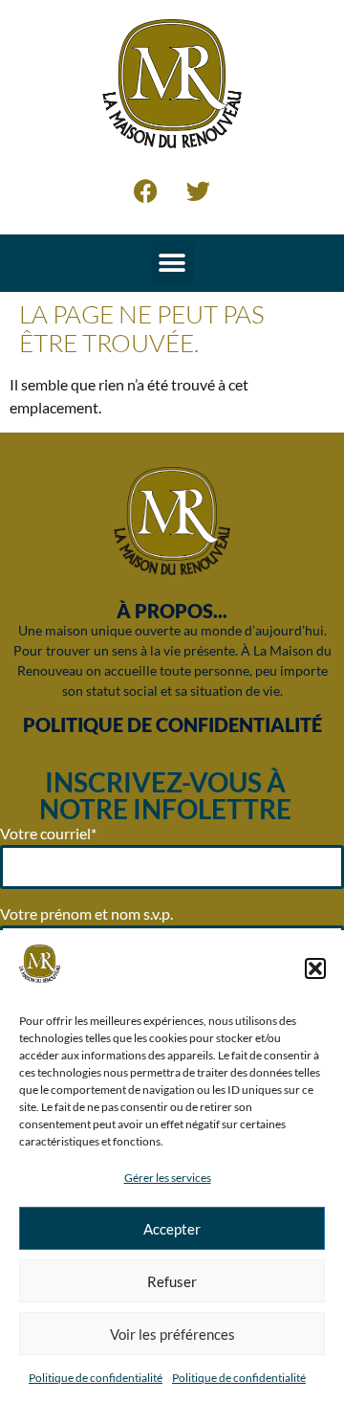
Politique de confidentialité (95, 1377)
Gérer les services (167, 1177)
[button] (315, 968)
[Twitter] (199, 191)
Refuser (172, 1281)
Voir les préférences (172, 1334)
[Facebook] (146, 191)
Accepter (172, 1228)
